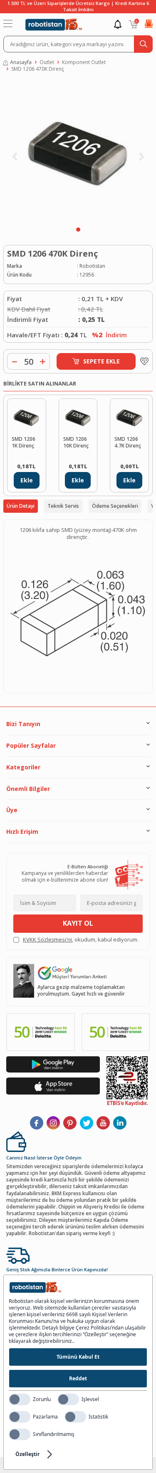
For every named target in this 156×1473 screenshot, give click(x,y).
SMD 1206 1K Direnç (23, 442)
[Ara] (143, 44)
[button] (78, 229)
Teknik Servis (63, 505)
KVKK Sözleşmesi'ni (47, 939)
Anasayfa (21, 62)
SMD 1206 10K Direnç (76, 442)
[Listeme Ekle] (142, 361)
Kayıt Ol (78, 923)
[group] (78, 151)
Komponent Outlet (84, 62)
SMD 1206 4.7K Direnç (127, 442)
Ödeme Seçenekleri (115, 505)
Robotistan (92, 266)
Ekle (26, 480)
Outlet (47, 62)
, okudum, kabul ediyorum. (81, 939)
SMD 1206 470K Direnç (37, 69)
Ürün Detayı (21, 505)
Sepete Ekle (101, 361)
